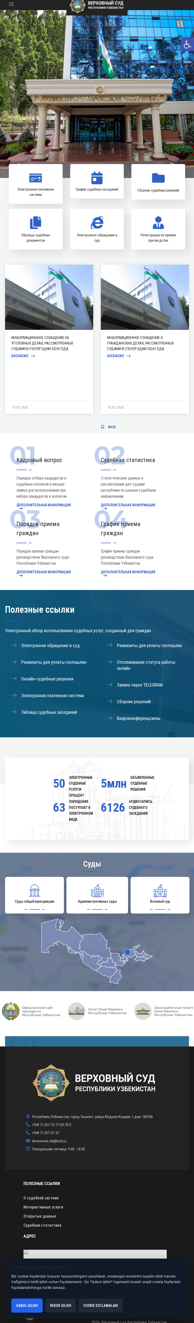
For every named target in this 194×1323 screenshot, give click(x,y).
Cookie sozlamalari (100, 1306)
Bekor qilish (60, 1306)
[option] (49, 339)
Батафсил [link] (19, 356)
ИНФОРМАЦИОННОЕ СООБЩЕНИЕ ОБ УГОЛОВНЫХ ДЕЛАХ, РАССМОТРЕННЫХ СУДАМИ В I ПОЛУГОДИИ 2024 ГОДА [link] (42, 343)
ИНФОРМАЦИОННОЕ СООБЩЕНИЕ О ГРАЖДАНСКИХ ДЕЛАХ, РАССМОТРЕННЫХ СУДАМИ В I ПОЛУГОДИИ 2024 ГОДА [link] (141, 343)
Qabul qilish (27, 1306)
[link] (187, 44)
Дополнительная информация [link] (43, 505)
